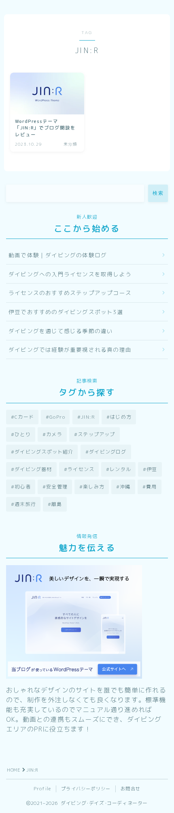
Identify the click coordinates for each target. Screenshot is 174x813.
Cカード (24, 416)
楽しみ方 (93, 486)
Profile (42, 788)
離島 (56, 504)
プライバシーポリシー (85, 788)
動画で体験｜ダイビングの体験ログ (57, 255)
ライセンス (81, 469)
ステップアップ (96, 434)
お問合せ (130, 788)
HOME (13, 770)
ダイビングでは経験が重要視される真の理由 (70, 349)
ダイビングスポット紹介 (44, 451)
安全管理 (57, 486)
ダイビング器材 (33, 469)
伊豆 (152, 469)
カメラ (54, 434)
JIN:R (88, 416)
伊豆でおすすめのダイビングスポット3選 (65, 312)
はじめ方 (121, 416)
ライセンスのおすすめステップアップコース (70, 293)
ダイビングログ (107, 451)
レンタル (120, 469)
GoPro (57, 416)
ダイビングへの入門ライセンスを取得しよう (70, 274)
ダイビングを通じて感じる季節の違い (60, 331)
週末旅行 (25, 504)
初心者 (23, 486)
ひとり (23, 434)
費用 (151, 486)
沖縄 (125, 486)
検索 (158, 193)
